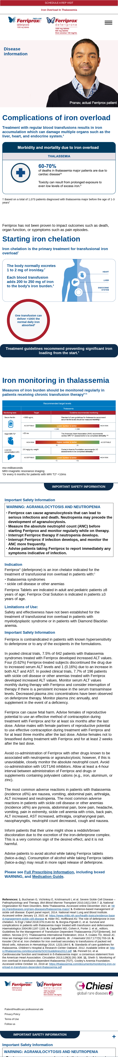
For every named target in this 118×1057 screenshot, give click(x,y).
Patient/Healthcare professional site (24, 1009)
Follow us (10, 1024)
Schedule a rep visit (59, 3)
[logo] (43, 25)
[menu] (108, 22)
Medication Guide (47, 876)
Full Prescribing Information (49, 872)
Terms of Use (12, 1019)
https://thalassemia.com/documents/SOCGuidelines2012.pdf (58, 949)
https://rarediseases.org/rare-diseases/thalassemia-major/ (58, 907)
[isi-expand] (114, 1036)
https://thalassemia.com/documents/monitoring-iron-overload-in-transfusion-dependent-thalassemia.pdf (59, 965)
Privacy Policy (12, 1014)
